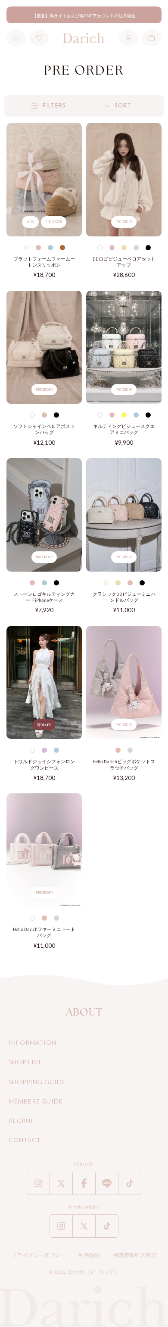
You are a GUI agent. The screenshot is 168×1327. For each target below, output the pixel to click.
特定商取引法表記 (135, 1255)
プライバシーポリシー (38, 1255)
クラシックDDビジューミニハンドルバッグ (124, 597)
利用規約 (89, 1255)
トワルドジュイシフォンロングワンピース (44, 764)
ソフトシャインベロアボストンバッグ (44, 429)
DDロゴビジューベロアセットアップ (124, 262)
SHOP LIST (25, 1062)
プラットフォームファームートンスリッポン (44, 262)
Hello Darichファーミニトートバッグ (44, 932)
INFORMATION (32, 1042)
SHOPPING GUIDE (37, 1081)
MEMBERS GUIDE (36, 1101)
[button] (151, 38)
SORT (123, 105)
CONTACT (25, 1140)
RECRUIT (23, 1120)
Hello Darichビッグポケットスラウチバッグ (124, 764)
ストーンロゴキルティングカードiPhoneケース (44, 597)
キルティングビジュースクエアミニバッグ (124, 429)
